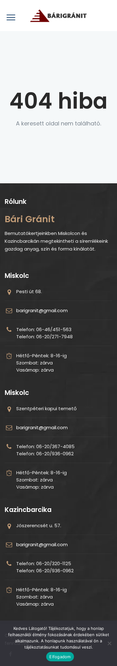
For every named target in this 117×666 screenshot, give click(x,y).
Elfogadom (60, 656)
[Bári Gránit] (58, 15)
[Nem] (109, 643)
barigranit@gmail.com (42, 310)
